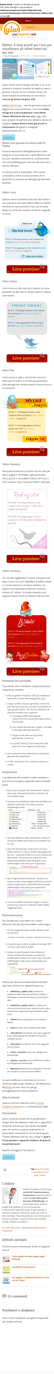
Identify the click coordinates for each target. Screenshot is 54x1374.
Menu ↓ (29, 20)
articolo (10, 105)
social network (37, 1172)
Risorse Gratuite (40, 56)
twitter (43, 1175)
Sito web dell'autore (11, 1227)
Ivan (19, 105)
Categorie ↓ (31, 27)
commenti (44, 76)
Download (8, 137)
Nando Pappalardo (11, 56)
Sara (43, 698)
